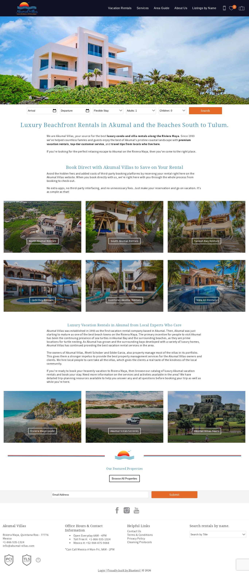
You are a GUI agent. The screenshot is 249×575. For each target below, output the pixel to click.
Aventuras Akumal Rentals (124, 300)
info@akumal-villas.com (18, 546)
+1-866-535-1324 (13, 542)
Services (143, 8)
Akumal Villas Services (124, 431)
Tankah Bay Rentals (206, 241)
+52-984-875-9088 (97, 543)
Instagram (126, 510)
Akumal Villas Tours (206, 431)
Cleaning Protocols (139, 542)
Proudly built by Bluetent (123, 570)
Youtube (136, 510)
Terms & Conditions (140, 535)
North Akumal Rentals (42, 241)
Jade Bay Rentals (42, 300)
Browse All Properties (124, 478)
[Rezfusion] (38, 560)
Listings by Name (204, 8)
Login (101, 570)
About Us (180, 8)
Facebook (117, 510)
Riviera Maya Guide (42, 431)
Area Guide (162, 8)
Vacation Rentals (120, 8)
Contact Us (134, 531)
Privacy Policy (136, 538)
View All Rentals (207, 300)
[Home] (27, 8)
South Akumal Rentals (124, 241)
